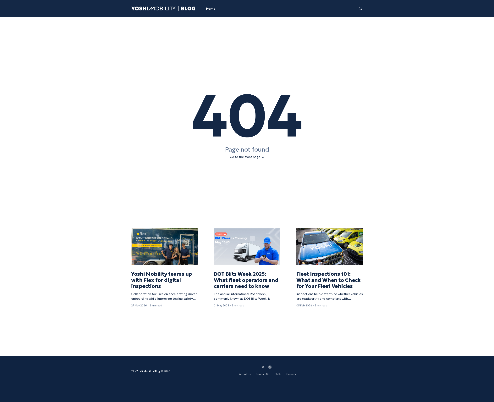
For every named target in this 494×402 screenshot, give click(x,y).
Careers (291, 374)
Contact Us (262, 374)
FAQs (278, 374)
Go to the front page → (247, 157)
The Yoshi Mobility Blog (145, 371)
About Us (245, 374)
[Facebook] (270, 367)
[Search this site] (360, 8)
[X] (263, 367)
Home (210, 8)
